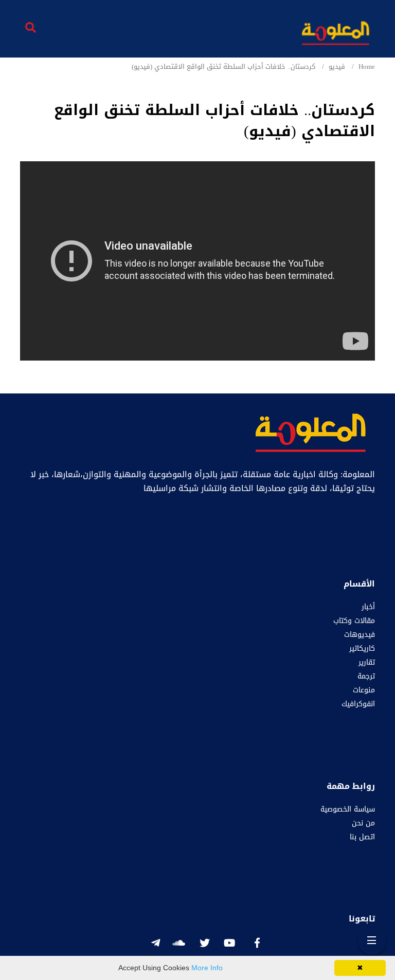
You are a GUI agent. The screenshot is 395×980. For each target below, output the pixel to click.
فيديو (337, 67)
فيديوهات (359, 635)
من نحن (363, 823)
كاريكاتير (362, 648)
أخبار (368, 607)
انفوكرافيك (358, 704)
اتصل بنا (362, 837)
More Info (207, 968)
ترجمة (366, 676)
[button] (23, 96)
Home (366, 67)
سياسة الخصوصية (347, 809)
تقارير (366, 662)
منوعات (364, 690)
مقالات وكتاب (354, 621)
